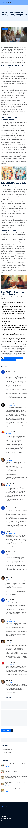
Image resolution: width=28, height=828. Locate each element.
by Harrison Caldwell (5, 43)
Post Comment (7, 730)
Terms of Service (4, 814)
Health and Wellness (14, 43)
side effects (4, 360)
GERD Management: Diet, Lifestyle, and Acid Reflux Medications (15, 783)
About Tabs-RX (4, 811)
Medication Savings (7, 755)
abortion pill (19, 357)
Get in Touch (3, 820)
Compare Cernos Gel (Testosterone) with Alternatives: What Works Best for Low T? (16, 777)
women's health (12, 360)
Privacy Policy (4, 816)
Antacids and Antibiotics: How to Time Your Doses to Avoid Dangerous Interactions (15, 770)
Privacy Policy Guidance (6, 818)
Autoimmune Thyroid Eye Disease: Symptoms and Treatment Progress (15, 789)
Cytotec (6, 357)
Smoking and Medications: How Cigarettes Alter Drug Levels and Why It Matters (15, 764)
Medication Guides (7, 749)
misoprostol (12, 357)
